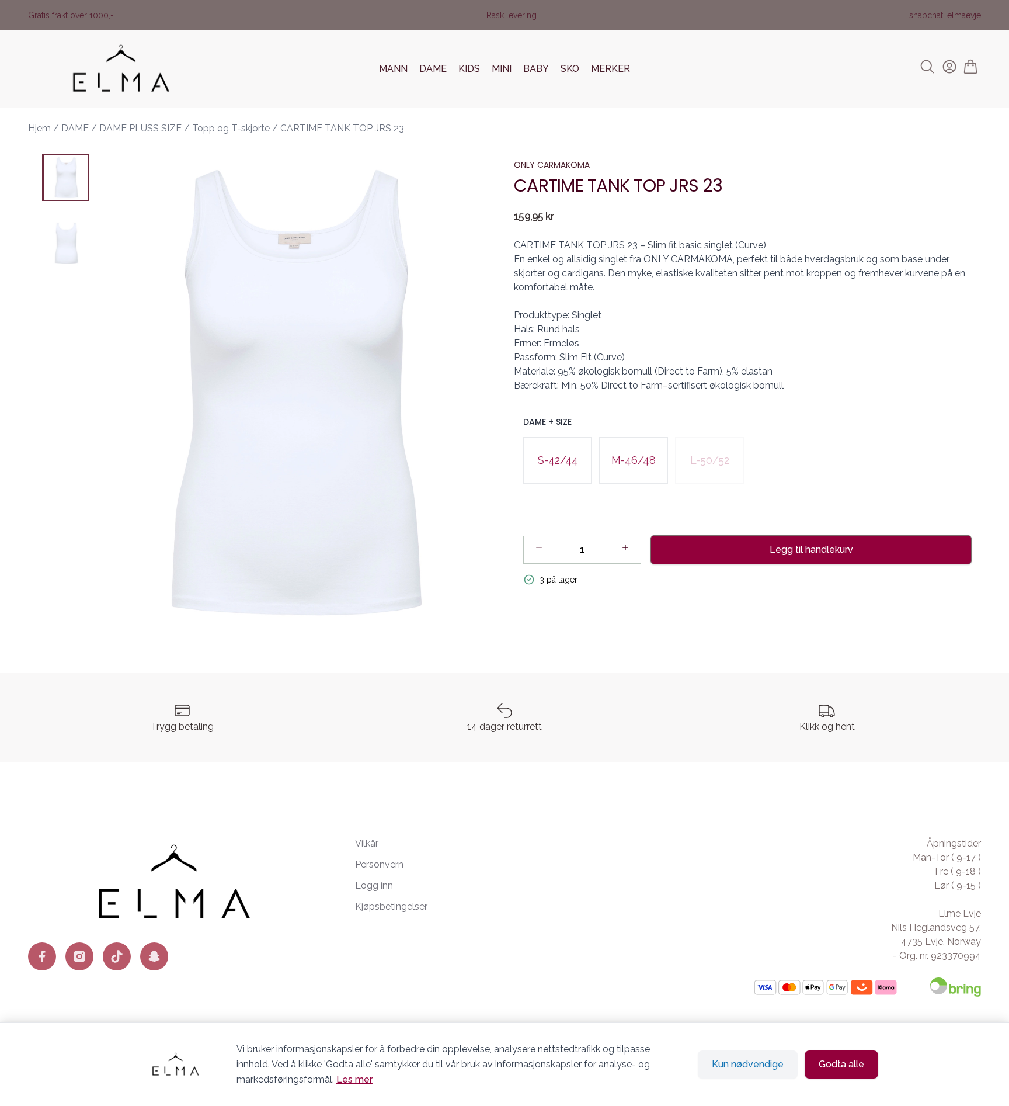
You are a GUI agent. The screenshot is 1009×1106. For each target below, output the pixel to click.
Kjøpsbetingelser (391, 906)
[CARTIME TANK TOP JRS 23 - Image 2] (65, 243)
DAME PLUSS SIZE (140, 128)
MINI (502, 68)
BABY (536, 68)
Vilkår (366, 843)
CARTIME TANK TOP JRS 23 (342, 128)
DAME (433, 68)
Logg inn (374, 885)
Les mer (354, 1079)
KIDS (469, 68)
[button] (296, 392)
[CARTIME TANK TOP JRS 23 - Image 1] (65, 177)
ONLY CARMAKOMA (552, 165)
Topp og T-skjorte (231, 128)
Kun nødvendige (748, 1064)
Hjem (39, 128)
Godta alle (841, 1064)
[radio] (557, 460)
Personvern (379, 864)
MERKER (610, 68)
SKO (570, 68)
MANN (393, 68)
